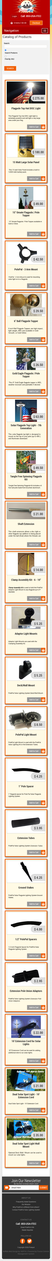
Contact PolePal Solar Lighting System (26, 1210)
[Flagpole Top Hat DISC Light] (26, 92)
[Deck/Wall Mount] (26, 669)
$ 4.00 (38, 929)
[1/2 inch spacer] (26, 923)
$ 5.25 (38, 623)
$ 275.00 (38, 98)
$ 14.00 (38, 569)
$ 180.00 (38, 152)
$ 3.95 (38, 828)
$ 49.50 (38, 467)
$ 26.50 (38, 364)
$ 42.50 (38, 259)
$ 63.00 (38, 416)
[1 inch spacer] (26, 770)
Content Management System (33, 1252)
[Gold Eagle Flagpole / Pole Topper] (26, 359)
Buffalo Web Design (10, 1251)
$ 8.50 (38, 724)
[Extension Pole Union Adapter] (26, 975)
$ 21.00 (38, 514)
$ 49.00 (38, 203)
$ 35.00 (38, 1135)
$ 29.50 (38, 311)
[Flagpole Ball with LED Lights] (26, 146)
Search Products (11, 53)
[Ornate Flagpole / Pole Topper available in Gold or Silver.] (26, 198)
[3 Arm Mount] (26, 253)
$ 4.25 (38, 776)
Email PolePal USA (27, 1227)
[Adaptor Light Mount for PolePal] (26, 618)
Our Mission (26, 1204)
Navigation (11, 30)
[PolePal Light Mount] (26, 719)
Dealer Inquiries (27, 1230)
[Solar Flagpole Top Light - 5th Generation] (26, 411)
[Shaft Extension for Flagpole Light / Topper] (26, 511)
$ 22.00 (38, 1032)
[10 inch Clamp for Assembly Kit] (26, 564)
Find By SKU (9, 59)
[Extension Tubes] (26, 822)
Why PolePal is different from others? (26, 1207)
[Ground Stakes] (26, 872)
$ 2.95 (38, 981)
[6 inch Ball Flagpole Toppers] (26, 305)
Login (14, 16)
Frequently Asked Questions (26, 1202)
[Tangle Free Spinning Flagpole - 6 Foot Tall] (26, 462)
